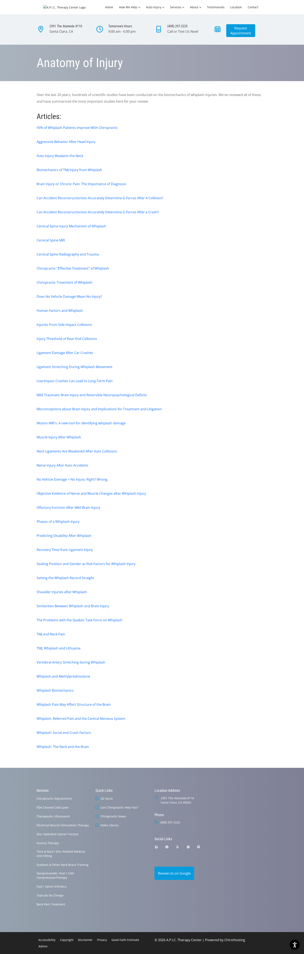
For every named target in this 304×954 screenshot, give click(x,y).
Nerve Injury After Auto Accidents (62, 465)
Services (175, 7)
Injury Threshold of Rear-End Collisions (67, 338)
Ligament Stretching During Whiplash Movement (75, 367)
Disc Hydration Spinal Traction (58, 834)
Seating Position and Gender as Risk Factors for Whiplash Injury (86, 564)
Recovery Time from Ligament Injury (65, 549)
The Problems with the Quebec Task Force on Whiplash (79, 620)
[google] (156, 847)
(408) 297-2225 (170, 822)
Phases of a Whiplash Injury (58, 521)
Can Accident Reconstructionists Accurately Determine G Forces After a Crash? (98, 212)
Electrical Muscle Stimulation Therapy (63, 825)
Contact (253, 7)
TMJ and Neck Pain (51, 634)
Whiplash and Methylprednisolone (63, 676)
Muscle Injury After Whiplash (59, 437)
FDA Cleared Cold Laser (53, 807)
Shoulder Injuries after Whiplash (62, 592)
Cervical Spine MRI (51, 240)
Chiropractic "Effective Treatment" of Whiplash (73, 268)
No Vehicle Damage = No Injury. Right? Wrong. (72, 479)
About (194, 7)
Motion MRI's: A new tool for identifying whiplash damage (81, 423)
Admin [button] (43, 946)
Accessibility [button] (46, 940)
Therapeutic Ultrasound (53, 816)
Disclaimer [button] (85, 940)
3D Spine (107, 798)
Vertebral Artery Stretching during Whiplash (71, 662)
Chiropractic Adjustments (54, 798)
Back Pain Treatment (51, 904)
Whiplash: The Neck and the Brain (63, 746)
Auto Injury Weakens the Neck (60, 156)
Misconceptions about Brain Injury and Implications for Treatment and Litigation (99, 409)
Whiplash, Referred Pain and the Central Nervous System (81, 718)
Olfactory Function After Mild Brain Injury (68, 507)
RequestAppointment (240, 30)
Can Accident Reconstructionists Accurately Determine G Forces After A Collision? (100, 198)
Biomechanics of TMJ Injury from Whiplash (69, 170)
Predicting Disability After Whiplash (64, 535)
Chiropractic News (113, 816)
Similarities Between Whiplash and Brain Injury (73, 606)
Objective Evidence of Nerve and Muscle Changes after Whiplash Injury (91, 493)
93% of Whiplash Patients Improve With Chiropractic (77, 127)
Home (109, 7)
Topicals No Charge (50, 895)
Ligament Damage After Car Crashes (65, 352)
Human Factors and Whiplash (60, 310)
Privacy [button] (102, 940)
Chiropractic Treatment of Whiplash (64, 282)
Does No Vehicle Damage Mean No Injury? (69, 296)
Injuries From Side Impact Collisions (64, 324)
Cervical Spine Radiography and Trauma (68, 254)
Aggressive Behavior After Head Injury (66, 141)
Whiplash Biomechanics (55, 690)
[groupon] (198, 847)
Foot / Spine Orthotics (52, 886)
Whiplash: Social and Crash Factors (64, 732)
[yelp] (178, 847)
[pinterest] (188, 847)
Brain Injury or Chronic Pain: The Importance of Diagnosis (81, 184)
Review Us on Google (174, 873)
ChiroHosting (234, 940)
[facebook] (167, 847)
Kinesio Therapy (48, 843)
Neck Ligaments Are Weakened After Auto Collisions (77, 451)
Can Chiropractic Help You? (119, 807)
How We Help (128, 7)
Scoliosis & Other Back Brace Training (63, 865)
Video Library (110, 825)
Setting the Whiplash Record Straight (65, 578)
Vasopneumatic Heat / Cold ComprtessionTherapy (55, 875)
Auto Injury (153, 7)
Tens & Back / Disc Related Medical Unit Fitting (61, 854)
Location (236, 7)
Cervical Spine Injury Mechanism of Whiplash (71, 226)
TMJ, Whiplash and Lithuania (58, 648)
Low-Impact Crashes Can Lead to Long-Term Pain (75, 381)
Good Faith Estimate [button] (125, 940)
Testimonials (216, 7)
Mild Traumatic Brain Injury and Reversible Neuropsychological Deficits (92, 395)
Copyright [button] (66, 940)
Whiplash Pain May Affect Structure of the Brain (74, 704)
